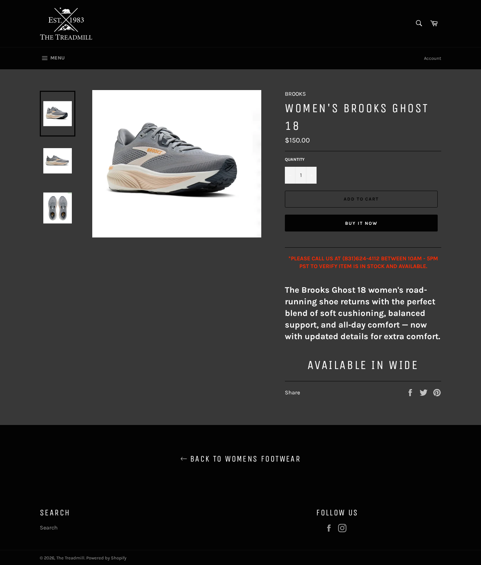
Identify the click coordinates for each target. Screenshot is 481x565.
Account (432, 58)
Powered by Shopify (106, 557)
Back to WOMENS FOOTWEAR (244, 459)
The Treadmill (70, 557)
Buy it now (361, 223)
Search (49, 527)
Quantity (295, 159)
